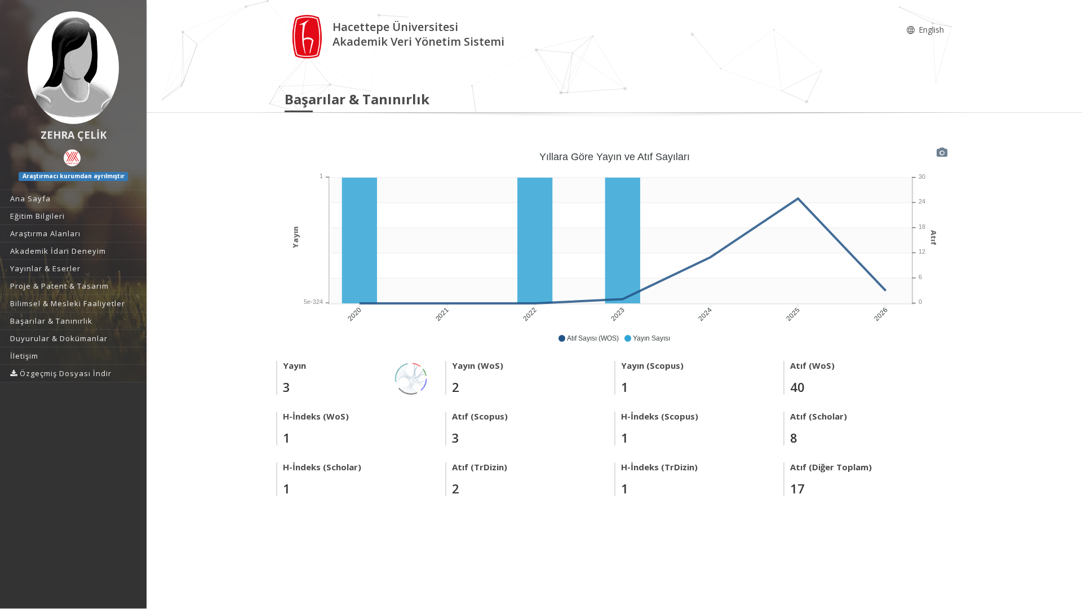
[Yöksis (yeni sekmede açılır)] (72, 157)
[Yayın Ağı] (411, 377)
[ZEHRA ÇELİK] (73, 67)
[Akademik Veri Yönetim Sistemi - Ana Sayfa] (308, 35)
